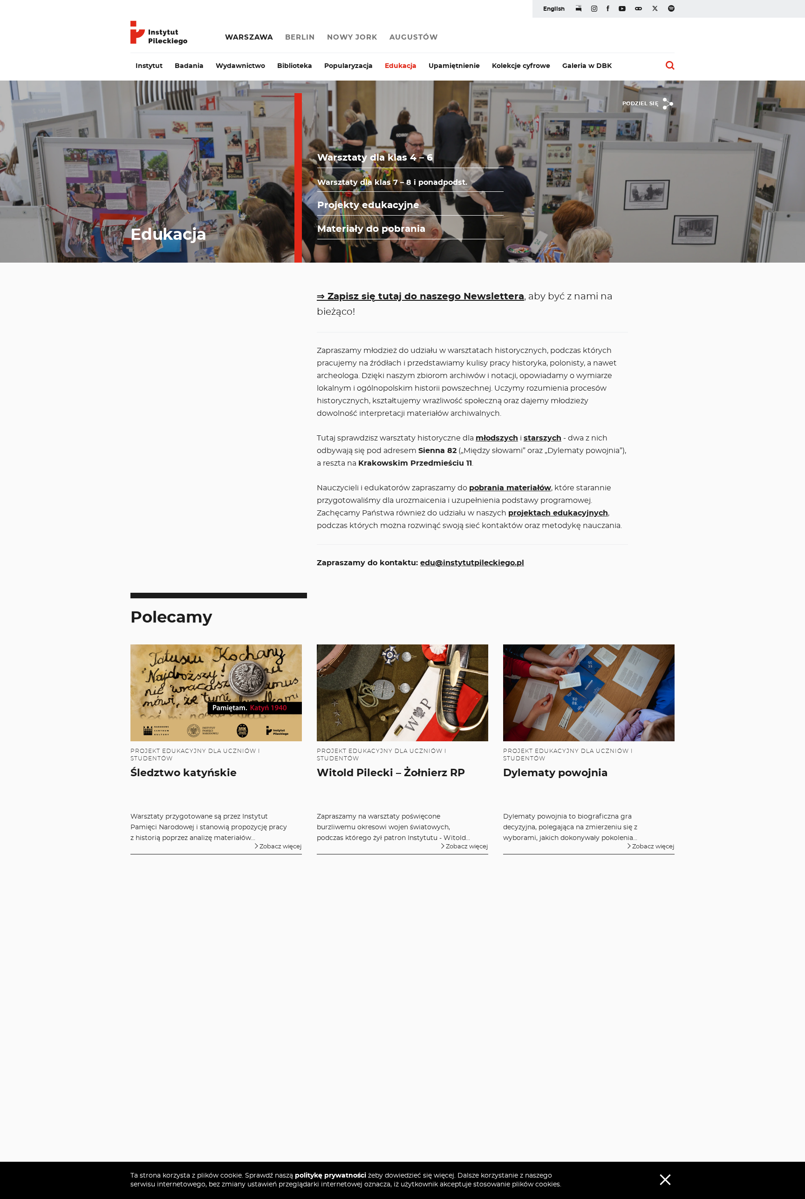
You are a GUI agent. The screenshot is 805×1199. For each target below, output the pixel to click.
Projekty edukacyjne (368, 205)
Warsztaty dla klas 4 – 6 (375, 158)
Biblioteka (294, 66)
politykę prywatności (330, 1175)
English (554, 9)
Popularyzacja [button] (348, 66)
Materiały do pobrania (371, 229)
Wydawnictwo (240, 66)
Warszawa (249, 37)
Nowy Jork (352, 37)
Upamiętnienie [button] (454, 66)
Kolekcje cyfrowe (521, 66)
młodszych (497, 438)
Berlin (300, 37)
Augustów (413, 37)
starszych (542, 438)
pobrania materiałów (510, 488)
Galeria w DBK (587, 66)
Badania (189, 66)
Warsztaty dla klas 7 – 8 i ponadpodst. (392, 182)
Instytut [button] (149, 66)
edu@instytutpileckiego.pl (472, 563)
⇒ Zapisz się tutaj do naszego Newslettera (420, 296)
